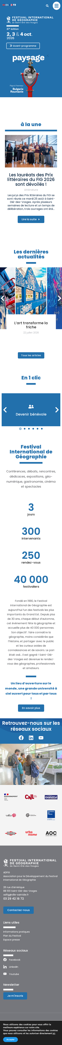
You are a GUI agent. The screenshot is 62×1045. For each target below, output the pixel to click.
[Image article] (31, 151)
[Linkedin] (31, 737)
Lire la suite (29, 219)
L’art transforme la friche (31, 325)
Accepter (10, 1039)
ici (54, 1033)
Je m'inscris (15, 996)
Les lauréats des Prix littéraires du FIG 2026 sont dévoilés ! (31, 180)
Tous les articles (31, 355)
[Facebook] (21, 737)
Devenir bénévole (31, 414)
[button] (20, 429)
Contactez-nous (18, 910)
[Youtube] (41, 737)
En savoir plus (31, 708)
